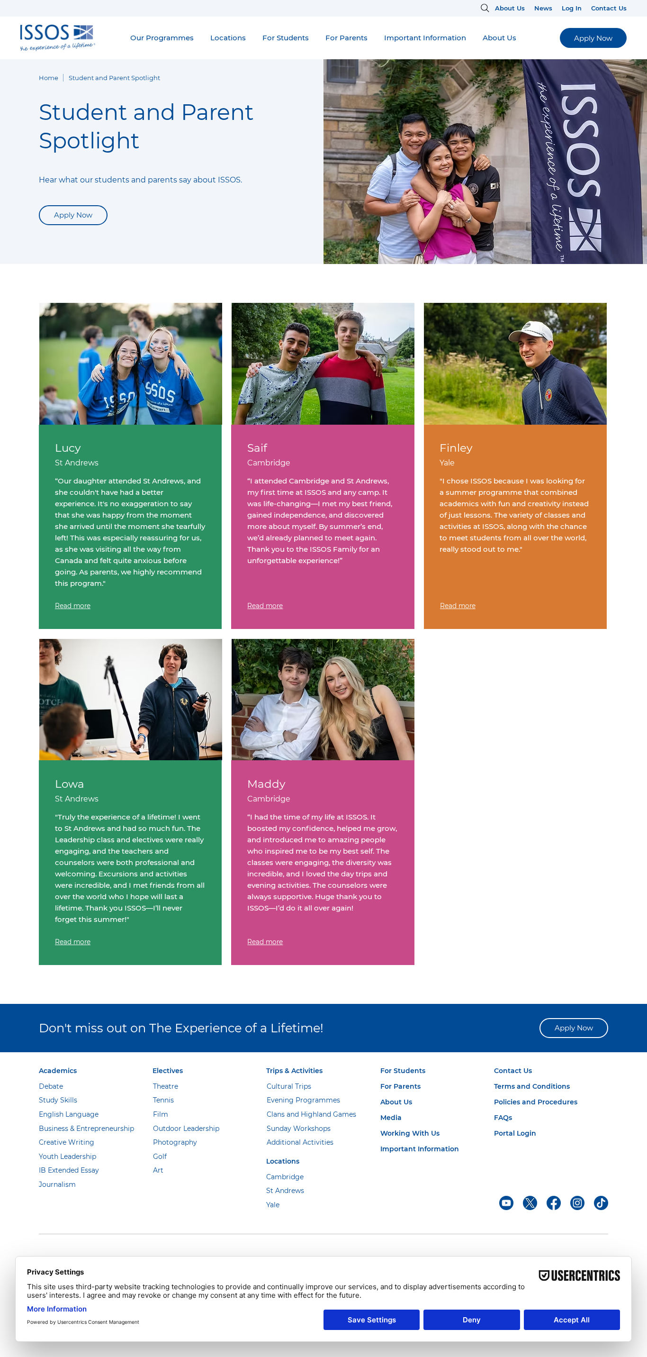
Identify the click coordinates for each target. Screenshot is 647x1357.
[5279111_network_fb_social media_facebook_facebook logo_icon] (554, 1203)
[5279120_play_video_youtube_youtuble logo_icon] (506, 1203)
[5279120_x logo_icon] (530, 1203)
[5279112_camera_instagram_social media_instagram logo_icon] (577, 1203)
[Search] (483, 8)
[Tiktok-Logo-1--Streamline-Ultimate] (601, 1203)
